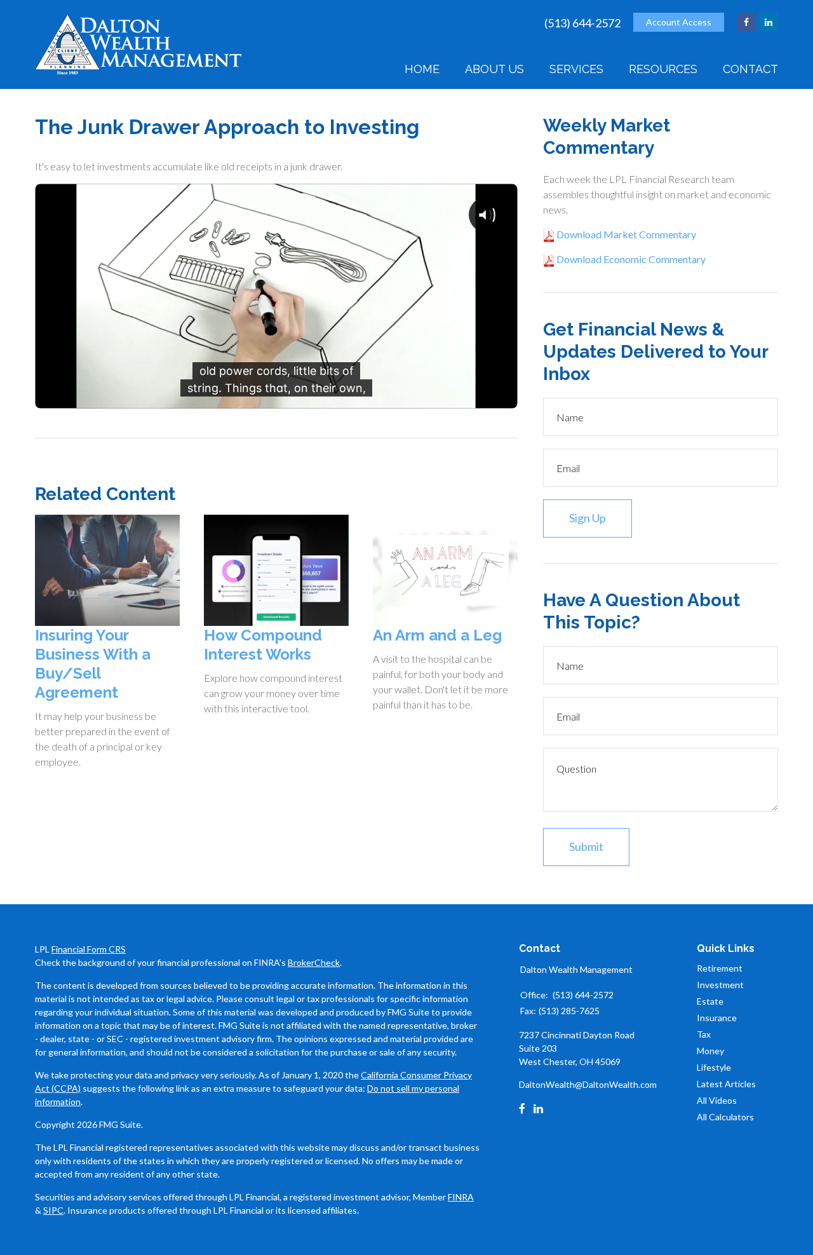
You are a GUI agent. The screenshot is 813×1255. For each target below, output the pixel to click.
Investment (720, 984)
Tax (704, 1034)
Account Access (678, 22)
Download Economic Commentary (630, 259)
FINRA (461, 1196)
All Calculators (725, 1116)
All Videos (717, 1100)
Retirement (719, 968)
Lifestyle (714, 1067)
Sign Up (587, 518)
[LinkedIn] (538, 1109)
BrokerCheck (314, 962)
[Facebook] (522, 1109)
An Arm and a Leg (437, 635)
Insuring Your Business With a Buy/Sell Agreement (93, 664)
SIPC (53, 1210)
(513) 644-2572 (582, 23)
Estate (710, 1001)
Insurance (717, 1017)
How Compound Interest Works (263, 644)
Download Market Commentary (625, 234)
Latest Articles (726, 1083)
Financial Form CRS (88, 949)
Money (710, 1050)
